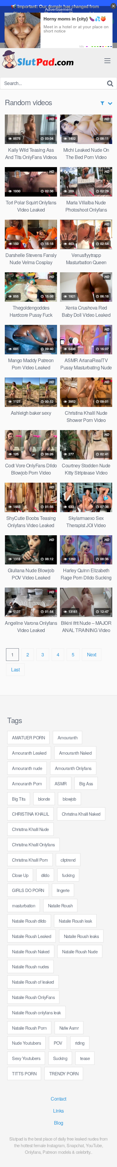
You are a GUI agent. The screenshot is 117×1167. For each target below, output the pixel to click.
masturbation (23, 905)
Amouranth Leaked (29, 753)
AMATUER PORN (28, 737)
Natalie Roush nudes (30, 966)
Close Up (20, 875)
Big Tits (18, 799)
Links (58, 1110)
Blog (58, 1122)
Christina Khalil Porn (30, 860)
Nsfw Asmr (69, 1028)
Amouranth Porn (27, 783)
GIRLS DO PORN (28, 890)
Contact (58, 1098)
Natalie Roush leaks (81, 936)
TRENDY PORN (64, 1073)
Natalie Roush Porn (29, 1028)
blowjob (69, 799)
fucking (68, 875)
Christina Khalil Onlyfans (33, 844)
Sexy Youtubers (26, 1058)
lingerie (63, 890)
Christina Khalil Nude (30, 829)
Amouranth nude (27, 768)
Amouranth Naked (75, 753)
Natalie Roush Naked (31, 951)
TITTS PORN (24, 1073)
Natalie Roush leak (75, 921)
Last (15, 669)
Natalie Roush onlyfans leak (36, 1012)
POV (58, 1043)
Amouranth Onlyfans (73, 768)
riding (80, 1043)
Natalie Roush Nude (80, 951)
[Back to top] (106, 1154)
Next (91, 654)
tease (85, 1058)
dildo (45, 875)
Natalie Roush (60, 905)
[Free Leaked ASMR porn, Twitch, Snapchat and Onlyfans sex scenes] (37, 59)
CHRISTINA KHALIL (30, 814)
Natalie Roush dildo (29, 921)
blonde (44, 799)
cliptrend (68, 860)
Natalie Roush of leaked (33, 982)
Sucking (60, 1058)
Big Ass (86, 783)
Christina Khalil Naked (81, 814)
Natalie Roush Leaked (31, 936)
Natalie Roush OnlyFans (33, 997)
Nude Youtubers (26, 1043)
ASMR (61, 783)
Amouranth (68, 737)
